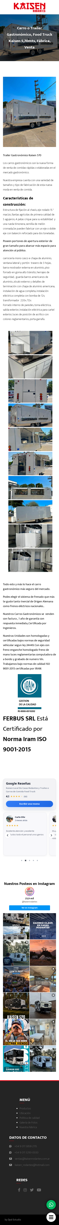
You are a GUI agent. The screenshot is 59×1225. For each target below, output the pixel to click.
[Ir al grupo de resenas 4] (33, 860)
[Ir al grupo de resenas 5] (37, 860)
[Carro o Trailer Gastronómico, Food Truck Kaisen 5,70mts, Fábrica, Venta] (29, 342)
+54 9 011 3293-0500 (26, 1152)
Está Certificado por (25, 734)
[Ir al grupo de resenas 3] (29, 860)
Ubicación (25, 1113)
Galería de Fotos (28, 1122)
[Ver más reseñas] (51, 835)
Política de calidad (30, 1118)
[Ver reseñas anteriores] (8, 835)
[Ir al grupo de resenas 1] (21, 860)
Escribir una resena (29, 804)
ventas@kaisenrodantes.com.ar (32, 1159)
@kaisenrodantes (29, 902)
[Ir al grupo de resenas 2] (25, 860)
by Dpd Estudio (13, 1220)
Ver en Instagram (30, 908)
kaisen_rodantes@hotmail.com (32, 1165)
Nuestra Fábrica (28, 1127)
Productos (25, 1108)
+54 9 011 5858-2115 (25, 1146)
